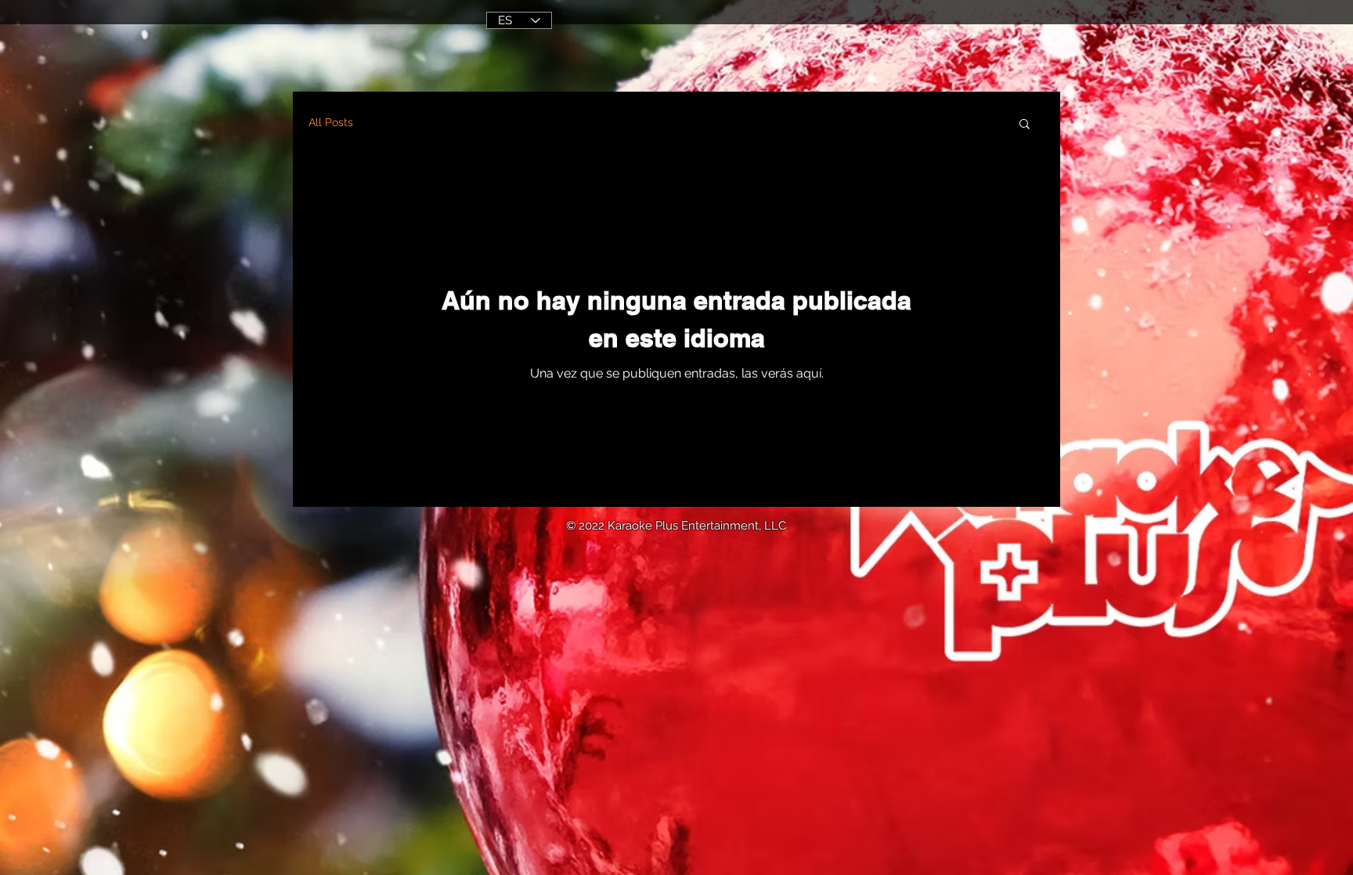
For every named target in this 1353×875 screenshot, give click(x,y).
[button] (1024, 125)
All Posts (330, 122)
